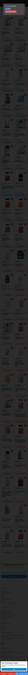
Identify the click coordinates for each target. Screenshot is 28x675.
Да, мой (8, 8)
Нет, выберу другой (11, 11)
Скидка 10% (11, 673)
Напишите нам (23, 673)
